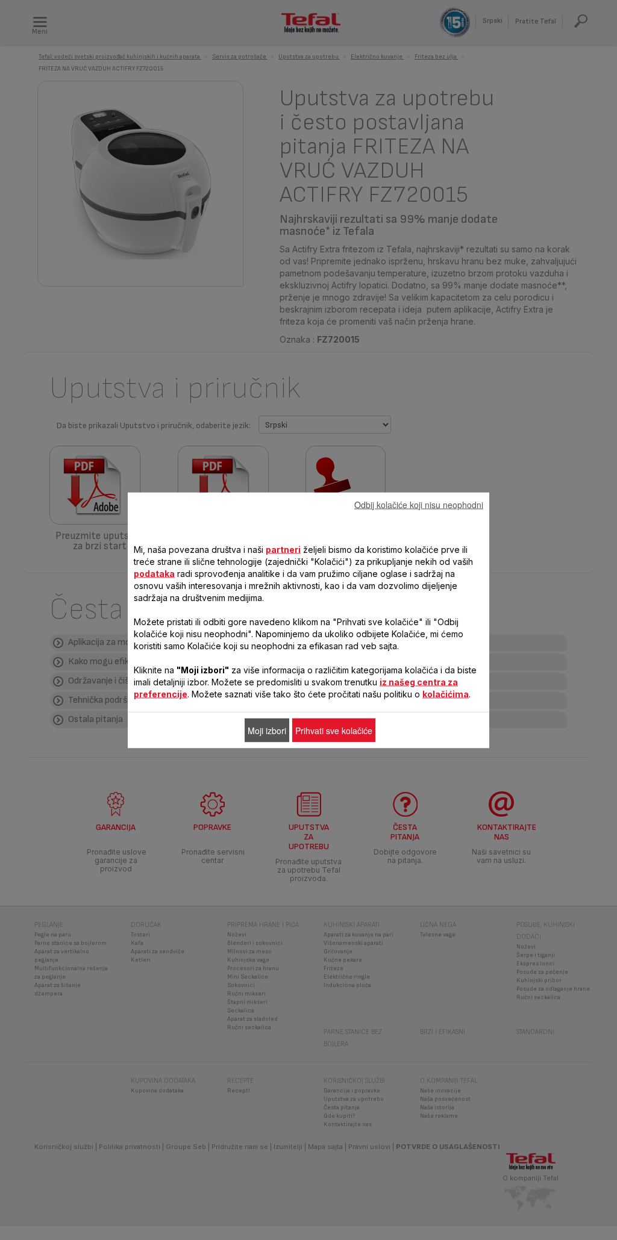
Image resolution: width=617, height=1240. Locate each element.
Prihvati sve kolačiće (333, 730)
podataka (154, 573)
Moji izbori (267, 730)
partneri (283, 549)
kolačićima (445, 693)
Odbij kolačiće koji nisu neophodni (418, 504)
